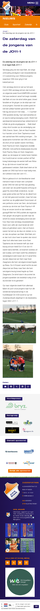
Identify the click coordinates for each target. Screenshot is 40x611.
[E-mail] (5, 386)
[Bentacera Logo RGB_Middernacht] (11, 451)
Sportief (16, 25)
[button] (33, 3)
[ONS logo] (6, 6)
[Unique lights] (12, 423)
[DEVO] (28, 423)
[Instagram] (26, 562)
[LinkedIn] (20, 562)
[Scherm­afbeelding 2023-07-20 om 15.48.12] (29, 451)
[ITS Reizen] (11, 463)
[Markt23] (12, 430)
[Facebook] (7, 562)
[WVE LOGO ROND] (20, 582)
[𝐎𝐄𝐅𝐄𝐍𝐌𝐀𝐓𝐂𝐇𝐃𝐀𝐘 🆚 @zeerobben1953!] (12, 530)
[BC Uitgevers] (28, 430)
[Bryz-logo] (16, 406)
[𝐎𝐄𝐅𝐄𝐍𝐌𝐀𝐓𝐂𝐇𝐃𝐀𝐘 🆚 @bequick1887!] (28, 530)
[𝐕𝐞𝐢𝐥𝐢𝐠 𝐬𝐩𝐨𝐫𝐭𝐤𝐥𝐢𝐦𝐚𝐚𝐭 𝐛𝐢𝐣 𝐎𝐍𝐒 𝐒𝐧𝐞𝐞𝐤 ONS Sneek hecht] (28, 545)
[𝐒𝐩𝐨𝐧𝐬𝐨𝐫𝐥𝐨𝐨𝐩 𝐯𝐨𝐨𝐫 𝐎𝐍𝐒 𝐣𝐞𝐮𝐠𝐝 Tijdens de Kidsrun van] (12, 545)
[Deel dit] (11, 386)
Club (6, 25)
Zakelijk (28, 25)
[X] (14, 562)
